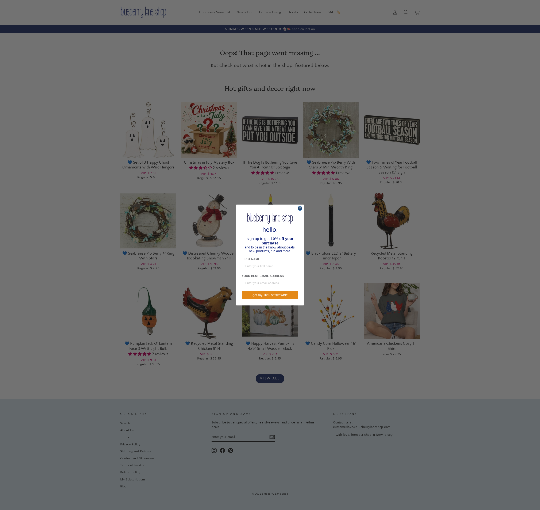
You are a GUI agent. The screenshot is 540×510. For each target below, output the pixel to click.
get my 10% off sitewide (270, 295)
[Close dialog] (300, 208)
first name (251, 259)
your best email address (263, 276)
